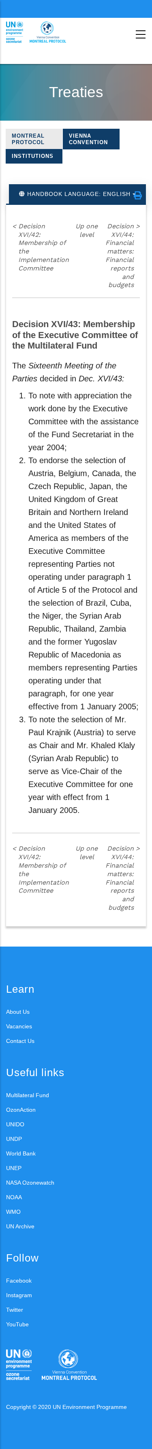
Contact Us (20, 1041)
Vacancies (19, 1026)
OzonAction (21, 1109)
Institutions (33, 156)
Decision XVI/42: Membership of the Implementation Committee (40, 247)
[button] (138, 195)
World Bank (21, 1153)
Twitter (14, 1309)
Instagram (19, 1295)
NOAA (14, 1197)
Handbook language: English (79, 194)
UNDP (14, 1139)
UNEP (13, 1168)
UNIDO (15, 1124)
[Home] (42, 32)
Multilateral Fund (27, 1095)
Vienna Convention (88, 139)
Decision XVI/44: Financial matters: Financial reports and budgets (122, 255)
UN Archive (20, 1226)
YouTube (17, 1324)
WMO (13, 1212)
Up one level (86, 230)
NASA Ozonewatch (30, 1182)
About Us (18, 1012)
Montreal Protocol (28, 139)
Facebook (19, 1280)
